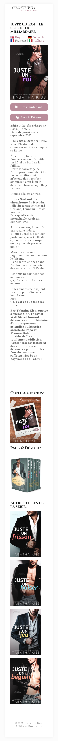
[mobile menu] (48, 8)
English (20, 37)
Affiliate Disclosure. (29, 726)
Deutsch (38, 37)
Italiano (38, 40)
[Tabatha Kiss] (24, 8)
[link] (25, 420)
